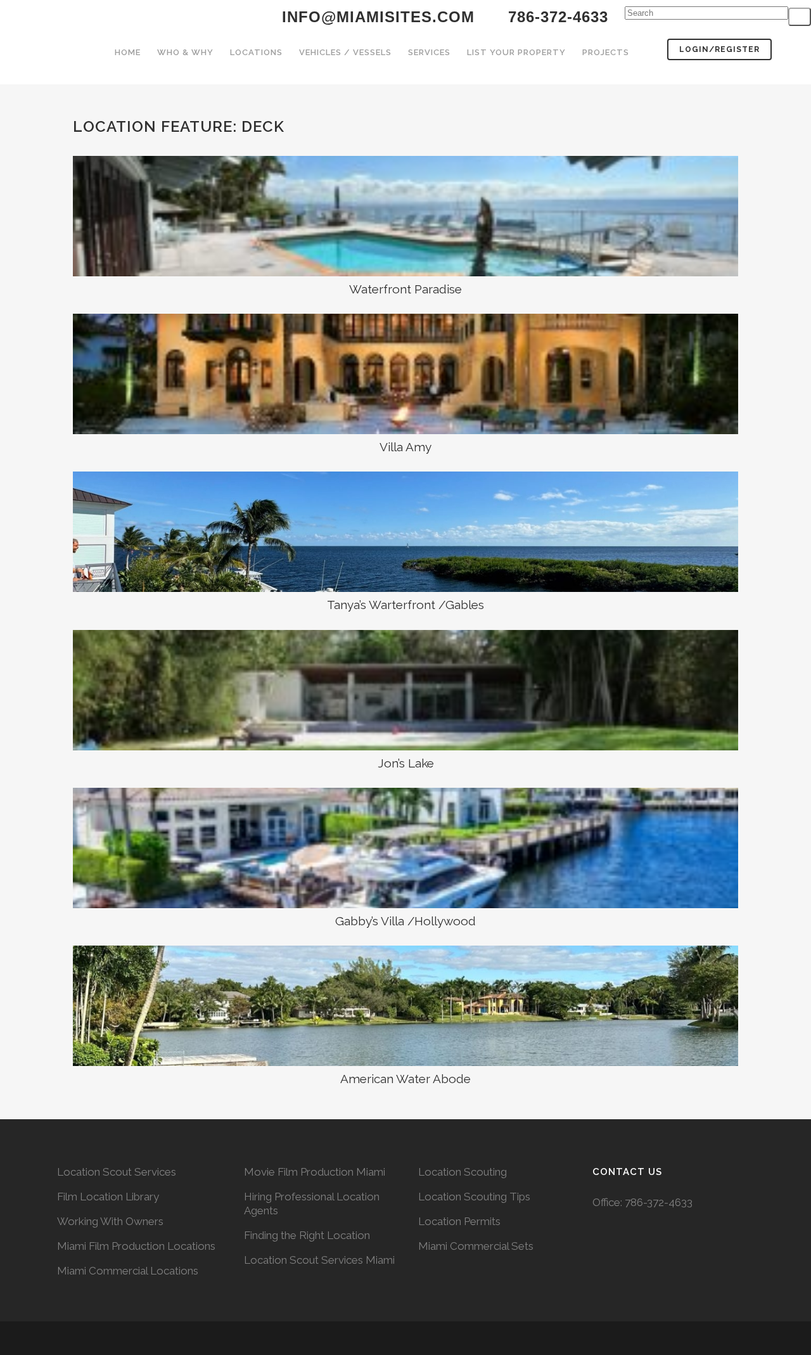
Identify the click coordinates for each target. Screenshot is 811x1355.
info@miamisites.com (376, 16)
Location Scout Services (116, 1172)
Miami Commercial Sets (475, 1246)
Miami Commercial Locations (127, 1270)
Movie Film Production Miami (314, 1172)
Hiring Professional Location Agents (312, 1203)
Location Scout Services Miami (319, 1260)
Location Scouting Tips (474, 1196)
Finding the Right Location (307, 1235)
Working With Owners (110, 1221)
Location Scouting (462, 1172)
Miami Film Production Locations (136, 1246)
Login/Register (719, 49)
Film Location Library (108, 1196)
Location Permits (459, 1221)
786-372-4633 (659, 1202)
